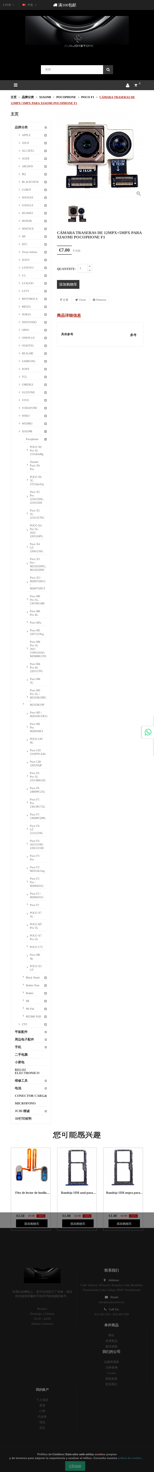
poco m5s (35, 622)
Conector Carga (31, 1095)
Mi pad (30, 1008)
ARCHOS (27, 166)
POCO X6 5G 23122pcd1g (37, 480)
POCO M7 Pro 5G (36, 926)
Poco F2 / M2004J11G (37, 895)
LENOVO (27, 267)
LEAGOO (27, 283)
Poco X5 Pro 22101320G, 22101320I (37, 497)
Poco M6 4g (35, 956)
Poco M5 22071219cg (37, 632)
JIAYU (26, 259)
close (75, 1466)
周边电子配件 (24, 1039)
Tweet (82, 299)
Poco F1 (34, 905)
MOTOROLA (30, 298)
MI (27, 1001)
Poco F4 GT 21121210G (36, 829)
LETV (25, 291)
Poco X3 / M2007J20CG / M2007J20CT (38, 583)
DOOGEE (27, 197)
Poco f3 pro (34, 857)
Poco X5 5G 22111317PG (37, 514)
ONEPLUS (28, 337)
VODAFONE (29, 408)
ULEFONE (28, 392)
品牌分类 (21, 127)
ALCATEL (28, 150)
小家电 (19, 1062)
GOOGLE (27, 205)
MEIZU (26, 306)
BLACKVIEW (30, 181)
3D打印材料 (23, 1118)
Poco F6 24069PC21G (37, 790)
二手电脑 (21, 1054)
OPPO (25, 330)
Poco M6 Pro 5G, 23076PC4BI (37, 600)
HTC (24, 244)
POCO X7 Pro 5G (36, 937)
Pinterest (101, 299)
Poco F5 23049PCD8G (38, 816)
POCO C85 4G (36, 740)
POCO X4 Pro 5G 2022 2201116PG (36, 531)
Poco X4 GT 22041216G (36, 548)
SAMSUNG (28, 361)
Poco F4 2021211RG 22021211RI (37, 844)
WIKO (25, 415)
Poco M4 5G (35, 681)
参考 (133, 335)
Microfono (25, 1103)
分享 (65, 299)
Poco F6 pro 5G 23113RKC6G (38, 777)
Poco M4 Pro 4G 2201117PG (36, 668)
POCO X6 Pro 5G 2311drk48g (36, 450)
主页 (15, 114)
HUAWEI (27, 213)
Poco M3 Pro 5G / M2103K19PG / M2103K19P (38, 697)
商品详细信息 (69, 315)
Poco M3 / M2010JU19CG (38, 714)
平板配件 (21, 1031)
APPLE (26, 135)
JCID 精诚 (22, 1111)
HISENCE (28, 228)
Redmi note (33, 985)
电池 (18, 1088)
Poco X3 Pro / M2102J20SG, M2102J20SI (38, 564)
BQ (24, 174)
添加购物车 (68, 284)
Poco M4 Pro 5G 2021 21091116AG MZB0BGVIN (38, 649)
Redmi (29, 993)
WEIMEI (27, 423)
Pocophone (32, 439)
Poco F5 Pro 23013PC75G (37, 803)
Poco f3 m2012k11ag (37, 869)
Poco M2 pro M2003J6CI (36, 728)
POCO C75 (36, 947)
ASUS (25, 143)
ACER (25, 158)
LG (24, 275)
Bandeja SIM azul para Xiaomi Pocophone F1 (77, 1193)
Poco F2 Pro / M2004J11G (37, 882)
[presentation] (60, 214)
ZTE (24, 1024)
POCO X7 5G (36, 914)
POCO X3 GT (36, 968)
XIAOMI (27, 431)
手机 (18, 1047)
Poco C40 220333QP (36, 763)
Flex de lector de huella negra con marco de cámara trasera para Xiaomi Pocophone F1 (31, 1193)
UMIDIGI (27, 384)
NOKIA (26, 314)
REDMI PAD (33, 1016)
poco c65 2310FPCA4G (38, 752)
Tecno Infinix (29, 252)
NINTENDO (29, 322)
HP (23, 236)
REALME (27, 353)
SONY (25, 369)
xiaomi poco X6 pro (35, 465)
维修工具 (21, 1080)
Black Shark (33, 977)
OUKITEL (28, 345)
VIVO (25, 400)
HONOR (27, 220)
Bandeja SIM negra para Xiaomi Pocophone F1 (123, 1193)
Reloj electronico (27, 1071)
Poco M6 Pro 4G (35, 613)
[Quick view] (26, 1167)
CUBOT (26, 189)
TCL (24, 376)
